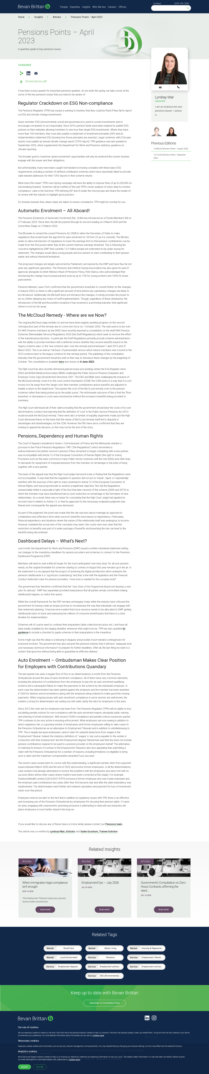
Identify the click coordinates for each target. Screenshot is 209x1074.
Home (21, 17)
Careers (112, 7)
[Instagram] (154, 1018)
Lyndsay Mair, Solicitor (62, 831)
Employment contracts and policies (152, 966)
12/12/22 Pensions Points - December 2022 (169, 156)
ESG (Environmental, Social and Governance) (111, 975)
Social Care (68, 948)
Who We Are (99, 7)
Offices (122, 7)
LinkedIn (28, 73)
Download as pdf (36, 81)
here (61, 361)
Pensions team (113, 824)
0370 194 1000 (181, 3)
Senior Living (110, 948)
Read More (45, 910)
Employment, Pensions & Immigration (152, 957)
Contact (157, 3)
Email (36, 73)
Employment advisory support (111, 966)
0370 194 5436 (179, 87)
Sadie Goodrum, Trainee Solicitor (99, 831)
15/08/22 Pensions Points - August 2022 (170, 149)
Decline (39, 1067)
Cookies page (98, 1035)
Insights (86, 7)
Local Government (68, 957)
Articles (57, 17)
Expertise (75, 7)
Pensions (110, 957)
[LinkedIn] (147, 1018)
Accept (24, 1067)
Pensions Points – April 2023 (87, 17)
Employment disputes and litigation (69, 966)
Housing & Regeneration (152, 948)
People (64, 7)
